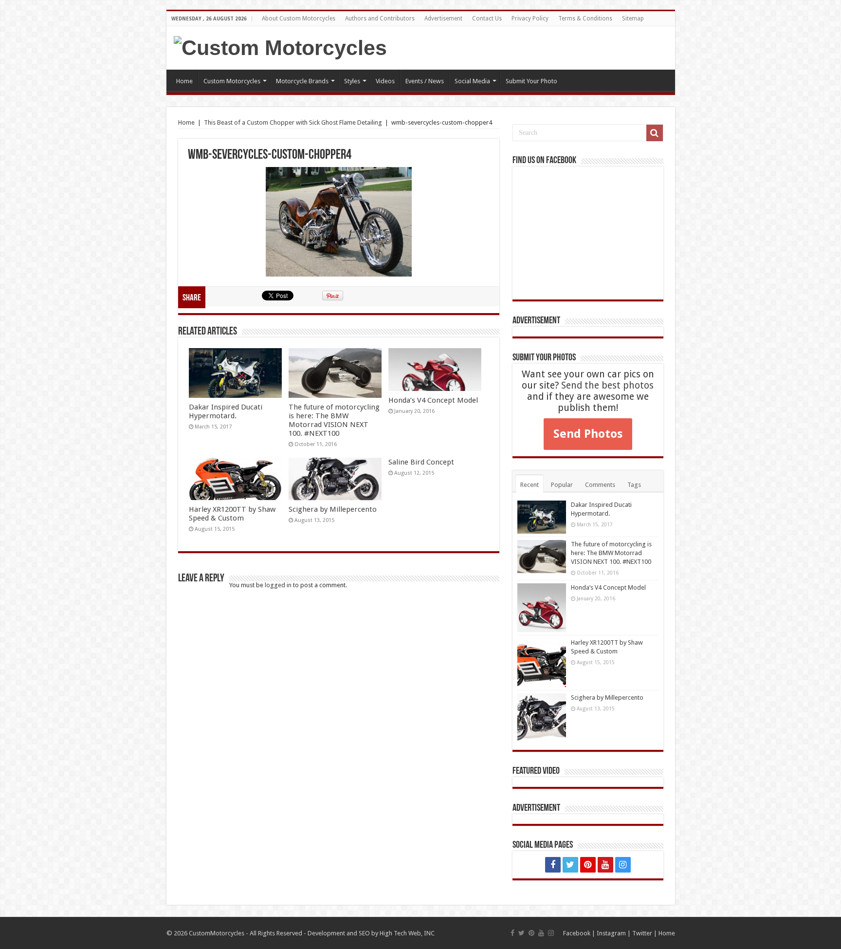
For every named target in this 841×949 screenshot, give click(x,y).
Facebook (576, 933)
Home (184, 81)
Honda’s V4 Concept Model (433, 400)
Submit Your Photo (531, 81)
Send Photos (587, 434)
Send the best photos (607, 385)
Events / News (424, 81)
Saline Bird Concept (421, 462)
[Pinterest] (588, 865)
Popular (562, 484)
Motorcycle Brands (302, 81)
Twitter (642, 933)
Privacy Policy (530, 18)
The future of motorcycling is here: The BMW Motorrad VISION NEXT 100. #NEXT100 (334, 420)
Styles (352, 81)
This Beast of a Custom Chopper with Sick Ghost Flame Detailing (293, 122)
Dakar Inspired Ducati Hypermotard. (225, 411)
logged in (278, 585)
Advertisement (443, 18)
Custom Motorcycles (231, 81)
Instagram (611, 933)
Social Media (472, 81)
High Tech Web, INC (407, 933)
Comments (600, 484)
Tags (634, 484)
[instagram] (623, 865)
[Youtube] (605, 865)
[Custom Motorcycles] (280, 48)
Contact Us (487, 18)
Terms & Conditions (585, 18)
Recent (529, 484)
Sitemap (633, 18)
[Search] (654, 133)
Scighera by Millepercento (333, 509)
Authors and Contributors (380, 18)
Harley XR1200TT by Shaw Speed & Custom (232, 513)
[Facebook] (553, 865)
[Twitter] (570, 865)
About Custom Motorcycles (298, 18)
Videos (385, 81)
